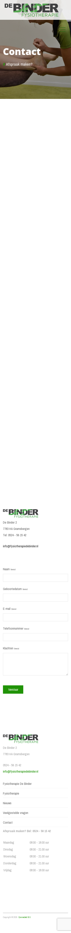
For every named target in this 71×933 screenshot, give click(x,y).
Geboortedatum (15, 589)
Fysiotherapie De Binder (17, 783)
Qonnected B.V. (25, 917)
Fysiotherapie (11, 793)
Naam (9, 569)
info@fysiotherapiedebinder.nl (20, 546)
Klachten (11, 648)
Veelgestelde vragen (15, 813)
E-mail (9, 608)
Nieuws (7, 803)
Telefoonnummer (16, 628)
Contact (8, 822)
